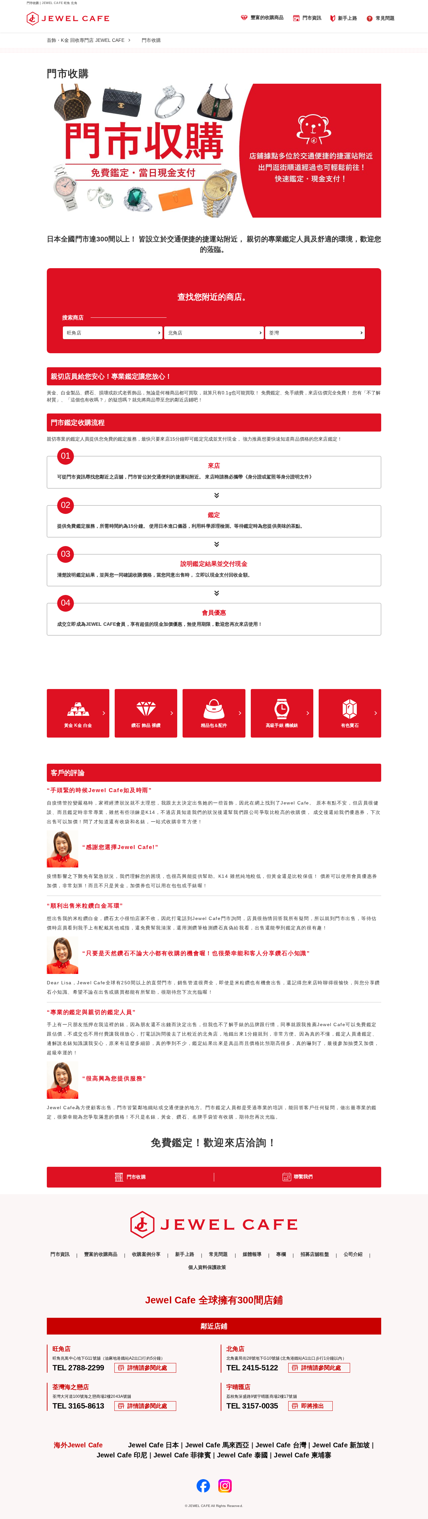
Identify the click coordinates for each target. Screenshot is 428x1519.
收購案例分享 (146, 1254)
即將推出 (312, 1406)
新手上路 (347, 17)
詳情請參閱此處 (147, 1368)
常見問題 (385, 18)
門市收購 (136, 1177)
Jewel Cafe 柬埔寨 (302, 1455)
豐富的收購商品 (267, 17)
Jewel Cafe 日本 (153, 1445)
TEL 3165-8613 (78, 1406)
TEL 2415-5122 (252, 1368)
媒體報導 (252, 1254)
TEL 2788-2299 (78, 1368)
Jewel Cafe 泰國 (242, 1455)
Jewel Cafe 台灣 (280, 1445)
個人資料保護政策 (207, 1267)
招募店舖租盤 (315, 1254)
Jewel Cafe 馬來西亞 (217, 1445)
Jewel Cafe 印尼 (122, 1455)
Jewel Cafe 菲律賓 (182, 1455)
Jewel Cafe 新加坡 (341, 1445)
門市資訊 (312, 17)
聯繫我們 (303, 1176)
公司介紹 (353, 1254)
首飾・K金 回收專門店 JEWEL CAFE (85, 40)
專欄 (281, 1254)
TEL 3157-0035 (252, 1406)
